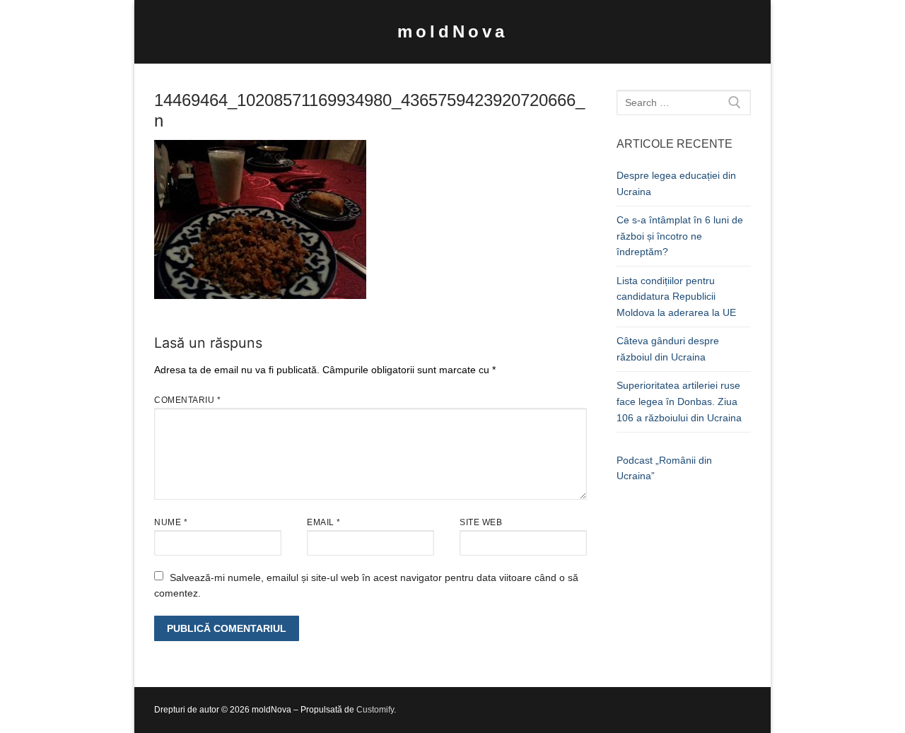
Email (324, 522)
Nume (170, 522)
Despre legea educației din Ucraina (676, 183)
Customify (375, 710)
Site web (481, 522)
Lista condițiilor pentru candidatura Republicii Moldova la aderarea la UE (676, 296)
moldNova (452, 31)
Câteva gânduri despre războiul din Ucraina (668, 349)
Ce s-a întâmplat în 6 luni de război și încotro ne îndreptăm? (680, 235)
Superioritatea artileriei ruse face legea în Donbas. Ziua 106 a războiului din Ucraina (679, 401)
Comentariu (187, 400)
